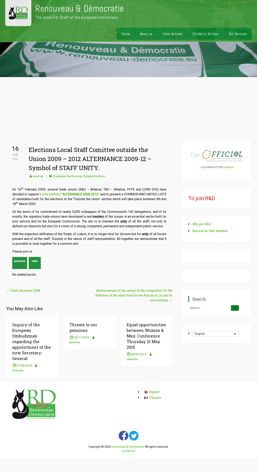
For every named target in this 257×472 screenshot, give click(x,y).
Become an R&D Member (210, 231)
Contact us (128, 451)
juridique (228, 167)
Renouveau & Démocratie (79, 8)
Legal (203, 167)
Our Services (238, 33)
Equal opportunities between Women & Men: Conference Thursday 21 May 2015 (146, 336)
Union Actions (172, 33)
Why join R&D (201, 224)
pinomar (38, 176)
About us (146, 33)
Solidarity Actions (206, 33)
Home (125, 33)
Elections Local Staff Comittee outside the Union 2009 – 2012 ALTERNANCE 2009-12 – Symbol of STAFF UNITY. (90, 159)
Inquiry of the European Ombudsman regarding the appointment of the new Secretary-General (31, 341)
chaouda (17, 370)
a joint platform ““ (69, 194)
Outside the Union (94, 176)
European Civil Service (68, 176)
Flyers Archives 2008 (23, 291)
